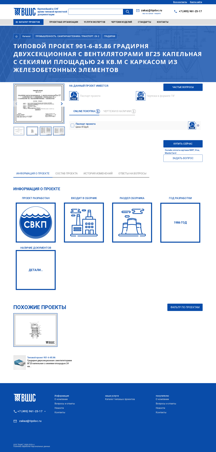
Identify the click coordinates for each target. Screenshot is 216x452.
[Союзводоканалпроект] (36, 223)
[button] (62, 104)
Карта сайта (196, 2)
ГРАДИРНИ (109, 36)
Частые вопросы (183, 87)
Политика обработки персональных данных (31, 446)
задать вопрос (183, 158)
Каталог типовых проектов (120, 399)
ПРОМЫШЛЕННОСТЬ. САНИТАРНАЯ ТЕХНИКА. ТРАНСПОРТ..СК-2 (67, 36)
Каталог (26, 36)
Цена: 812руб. (86, 125)
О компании (61, 399)
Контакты (162, 22)
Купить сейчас (183, 143)
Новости (59, 408)
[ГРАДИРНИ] (132, 223)
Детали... (36, 270)
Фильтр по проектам (185, 307)
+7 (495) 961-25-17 (190, 11)
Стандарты (144, 22)
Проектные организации (63, 22)
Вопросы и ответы (65, 403)
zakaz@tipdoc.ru (151, 10)
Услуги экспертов (94, 22)
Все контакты (180, 2)
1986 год (180, 222)
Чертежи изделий (121, 22)
